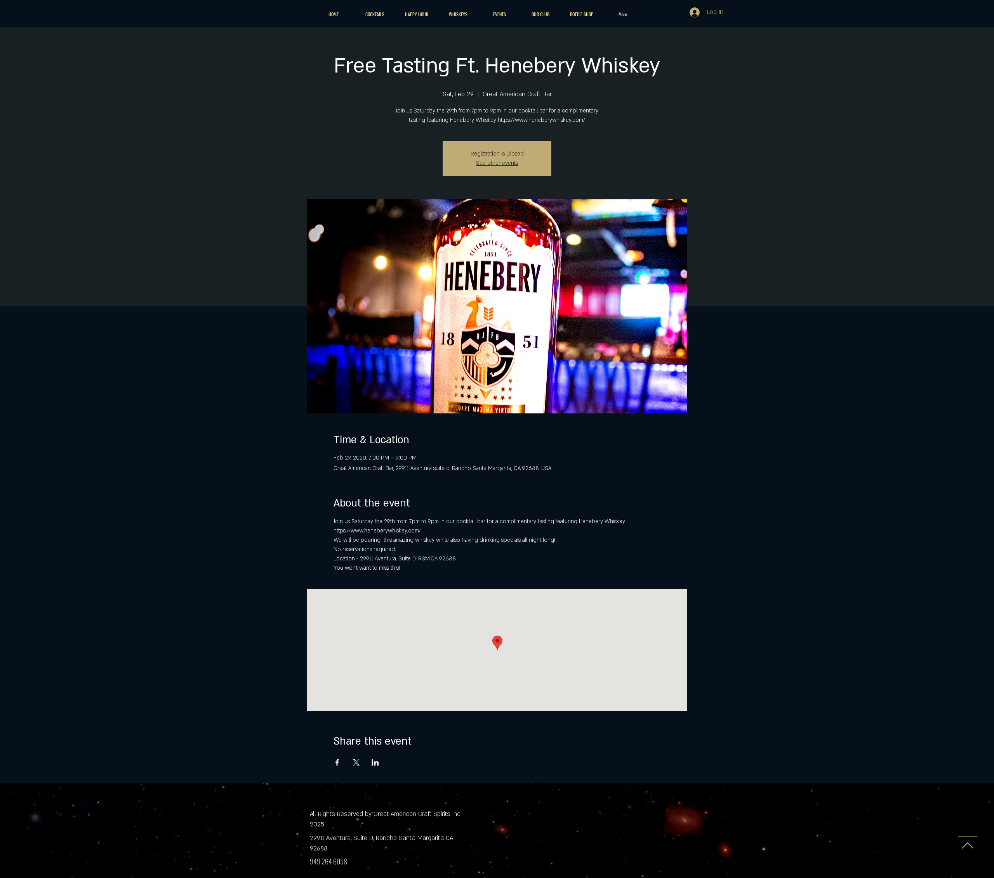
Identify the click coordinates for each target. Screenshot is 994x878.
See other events (497, 163)
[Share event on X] (356, 762)
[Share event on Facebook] (337, 762)
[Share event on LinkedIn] (375, 762)
